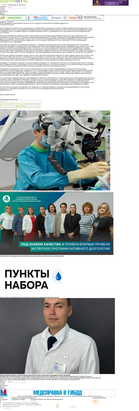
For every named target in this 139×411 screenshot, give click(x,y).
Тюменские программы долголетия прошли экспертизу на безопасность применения (32, 256)
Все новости (6, 97)
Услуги (2, 10)
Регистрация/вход (99, 398)
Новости (3, 7)
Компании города (18, 399)
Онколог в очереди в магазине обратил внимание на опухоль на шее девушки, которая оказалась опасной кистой (42, 191)
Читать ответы (126, 26)
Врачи (2, 13)
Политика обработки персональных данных (47, 399)
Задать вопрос (111, 26)
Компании (4, 11)
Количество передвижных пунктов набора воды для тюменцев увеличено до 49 (29, 297)
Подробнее (7, 408)
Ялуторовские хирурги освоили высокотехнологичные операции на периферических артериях (35, 375)
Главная (3, 22)
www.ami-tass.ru (6, 90)
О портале (4, 399)
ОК (57, 405)
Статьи (2, 8)
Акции (2, 14)
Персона (3, 389)
